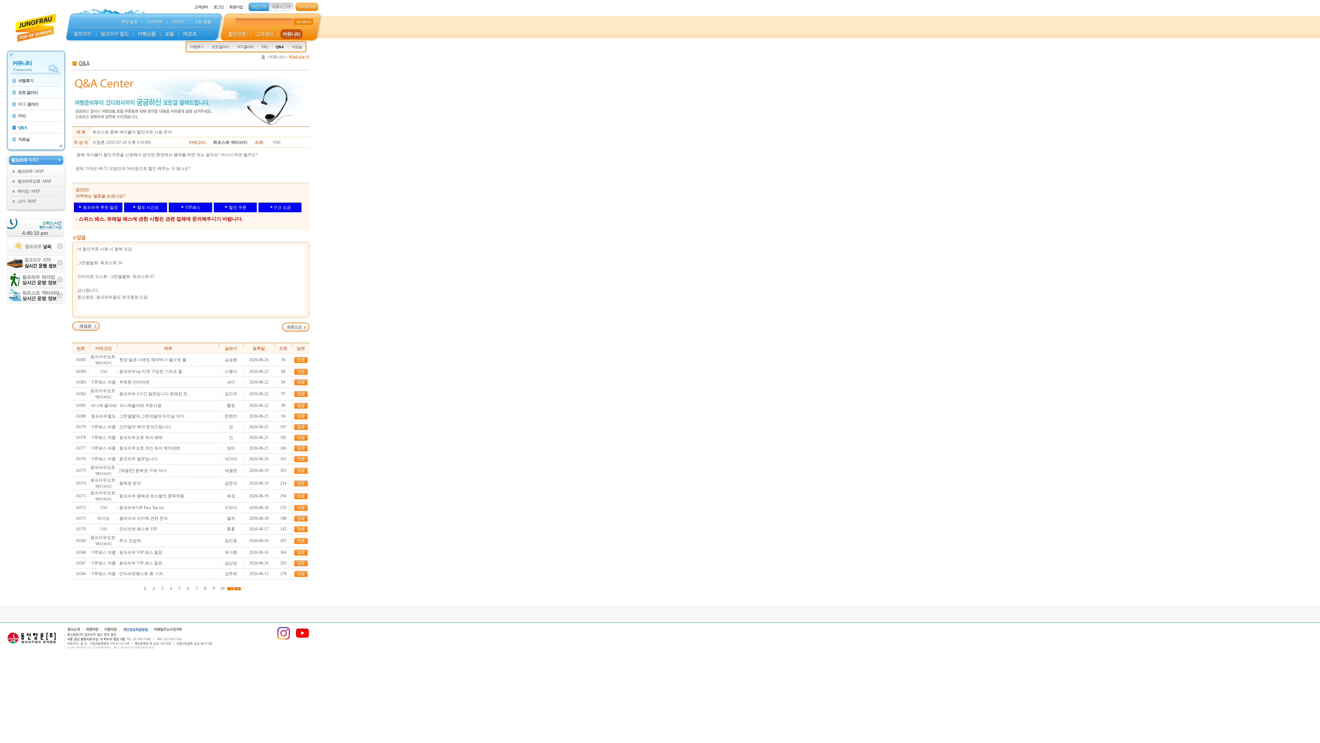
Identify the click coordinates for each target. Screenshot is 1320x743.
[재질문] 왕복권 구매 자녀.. (143, 470)
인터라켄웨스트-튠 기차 (141, 573)
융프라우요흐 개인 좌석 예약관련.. (150, 448)
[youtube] (302, 638)
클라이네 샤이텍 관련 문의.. (144, 518)
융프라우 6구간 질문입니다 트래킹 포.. (154, 393)
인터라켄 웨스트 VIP (138, 529)
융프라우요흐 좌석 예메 (141, 437)
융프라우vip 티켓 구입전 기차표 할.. (151, 371)
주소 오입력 (130, 540)
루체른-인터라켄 (134, 382)
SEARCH (303, 22)
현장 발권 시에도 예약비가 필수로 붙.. (153, 359)
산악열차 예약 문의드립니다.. (146, 426)
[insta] (283, 638)
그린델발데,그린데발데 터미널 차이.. (152, 416)
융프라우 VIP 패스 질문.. (141, 552)
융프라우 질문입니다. (138, 458)
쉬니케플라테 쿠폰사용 (140, 405)
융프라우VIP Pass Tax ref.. (142, 507)
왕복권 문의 (130, 483)
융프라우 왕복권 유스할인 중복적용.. (152, 496)
